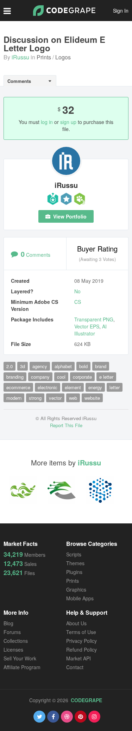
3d (22, 366)
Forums (12, 631)
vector (55, 397)
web (73, 397)
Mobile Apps (80, 598)
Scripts (73, 554)
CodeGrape (86, 700)
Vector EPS (86, 326)
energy (95, 387)
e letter (106, 376)
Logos (63, 57)
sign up (68, 121)
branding (15, 376)
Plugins (74, 571)
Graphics (76, 589)
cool (61, 376)
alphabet (63, 366)
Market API (78, 658)
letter (114, 387)
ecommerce (18, 387)
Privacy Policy (81, 640)
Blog (8, 623)
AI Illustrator (90, 330)
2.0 (9, 366)
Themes (75, 563)
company (40, 376)
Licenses (13, 649)
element (73, 387)
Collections (16, 640)
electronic (47, 387)
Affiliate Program (22, 667)
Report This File (66, 425)
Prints (44, 57)
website (92, 397)
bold (83, 366)
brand (100, 366)
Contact (74, 667)
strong (35, 397)
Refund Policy (81, 649)
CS (77, 301)
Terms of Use (81, 631)
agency (39, 366)
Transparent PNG (93, 319)
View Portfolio (69, 216)
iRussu (20, 57)
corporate (82, 376)
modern (13, 397)
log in (47, 121)
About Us (76, 623)
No (77, 291)
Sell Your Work (20, 658)
